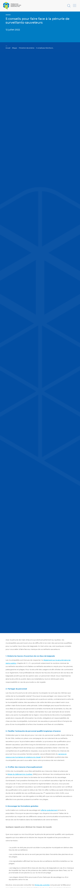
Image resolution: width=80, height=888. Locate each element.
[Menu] (74, 6)
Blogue (14, 48)
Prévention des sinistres (26, 48)
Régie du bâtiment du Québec (20, 774)
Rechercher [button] (69, 6)
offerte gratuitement (49, 810)
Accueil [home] (8, 48)
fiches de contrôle (42, 885)
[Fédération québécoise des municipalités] (12, 6)
